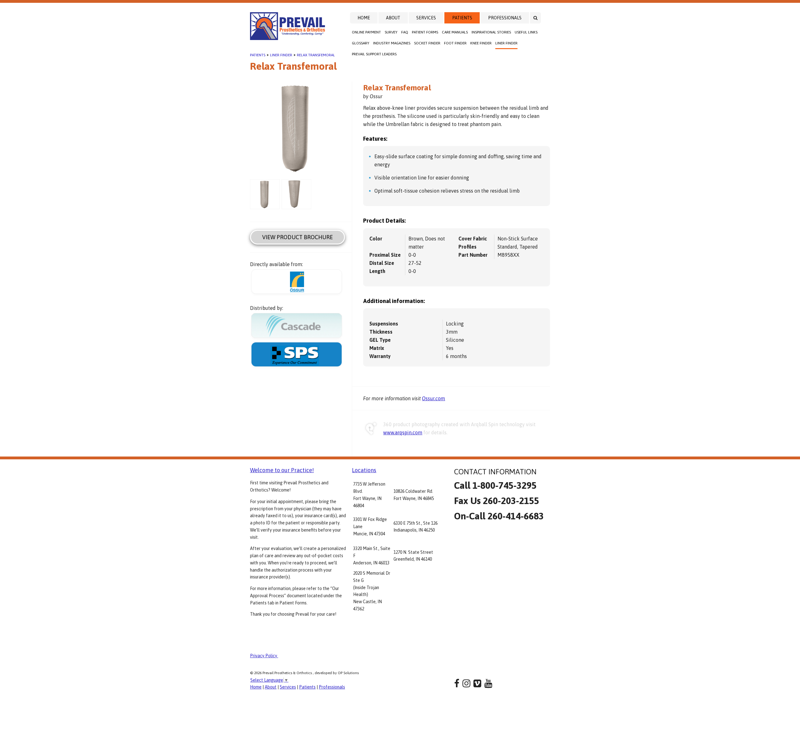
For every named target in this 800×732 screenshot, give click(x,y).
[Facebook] (456, 683)
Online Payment (366, 32)
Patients (462, 17)
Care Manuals (455, 32)
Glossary (360, 43)
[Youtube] (488, 683)
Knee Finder (481, 43)
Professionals (505, 17)
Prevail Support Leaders (374, 54)
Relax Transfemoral (316, 55)
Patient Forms (425, 32)
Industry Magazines (391, 43)
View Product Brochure (297, 237)
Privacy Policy (264, 655)
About (393, 17)
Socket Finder (427, 43)
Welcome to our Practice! (282, 470)
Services (426, 17)
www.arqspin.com (402, 432)
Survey (391, 32)
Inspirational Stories (491, 32)
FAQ (404, 32)
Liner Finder (506, 43)
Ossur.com (433, 398)
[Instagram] (466, 683)
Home (364, 17)
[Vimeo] (477, 683)
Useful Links (526, 32)
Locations (364, 470)
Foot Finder (455, 43)
